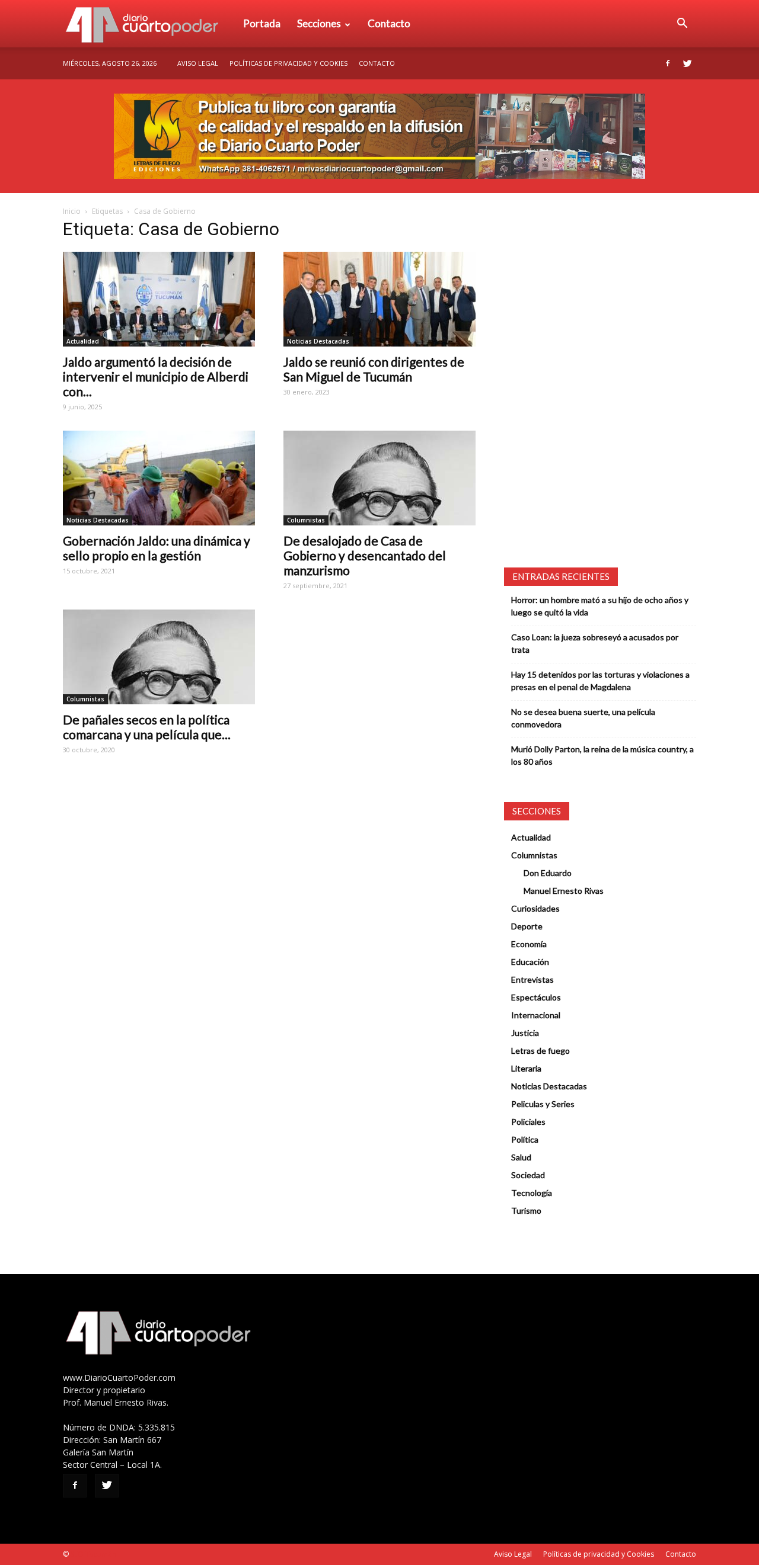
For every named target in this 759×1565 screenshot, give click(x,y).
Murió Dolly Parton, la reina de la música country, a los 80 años (602, 755)
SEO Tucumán (93, 1554)
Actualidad (82, 341)
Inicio (72, 211)
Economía (529, 944)
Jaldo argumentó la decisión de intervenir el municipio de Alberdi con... (155, 376)
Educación (530, 962)
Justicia (525, 1033)
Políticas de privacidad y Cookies (288, 63)
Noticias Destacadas (318, 341)
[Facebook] (668, 63)
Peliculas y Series (543, 1104)
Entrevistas (532, 979)
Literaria (526, 1068)
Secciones (319, 23)
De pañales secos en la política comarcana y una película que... (147, 727)
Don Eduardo (548, 873)
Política (524, 1139)
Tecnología (531, 1193)
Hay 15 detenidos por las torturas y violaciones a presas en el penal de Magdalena (600, 680)
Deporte (527, 926)
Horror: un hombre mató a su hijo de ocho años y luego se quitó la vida (599, 606)
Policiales (528, 1122)
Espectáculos (536, 997)
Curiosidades (535, 908)
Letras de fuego (540, 1051)
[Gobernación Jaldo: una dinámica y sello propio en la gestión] (159, 478)
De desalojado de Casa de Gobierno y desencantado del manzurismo (364, 555)
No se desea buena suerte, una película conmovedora (583, 718)
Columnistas (306, 520)
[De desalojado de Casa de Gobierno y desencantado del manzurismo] (379, 478)
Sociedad (528, 1175)
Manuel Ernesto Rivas (564, 891)
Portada (261, 23)
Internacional (535, 1015)
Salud (521, 1157)
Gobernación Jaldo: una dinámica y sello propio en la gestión (156, 548)
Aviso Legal (197, 63)
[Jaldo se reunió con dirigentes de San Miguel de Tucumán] (379, 299)
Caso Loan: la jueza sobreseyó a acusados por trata (594, 643)
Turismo (526, 1210)
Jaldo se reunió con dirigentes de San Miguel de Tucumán (373, 369)
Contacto (389, 23)
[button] (682, 23)
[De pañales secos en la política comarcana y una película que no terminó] (159, 657)
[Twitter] (687, 63)
